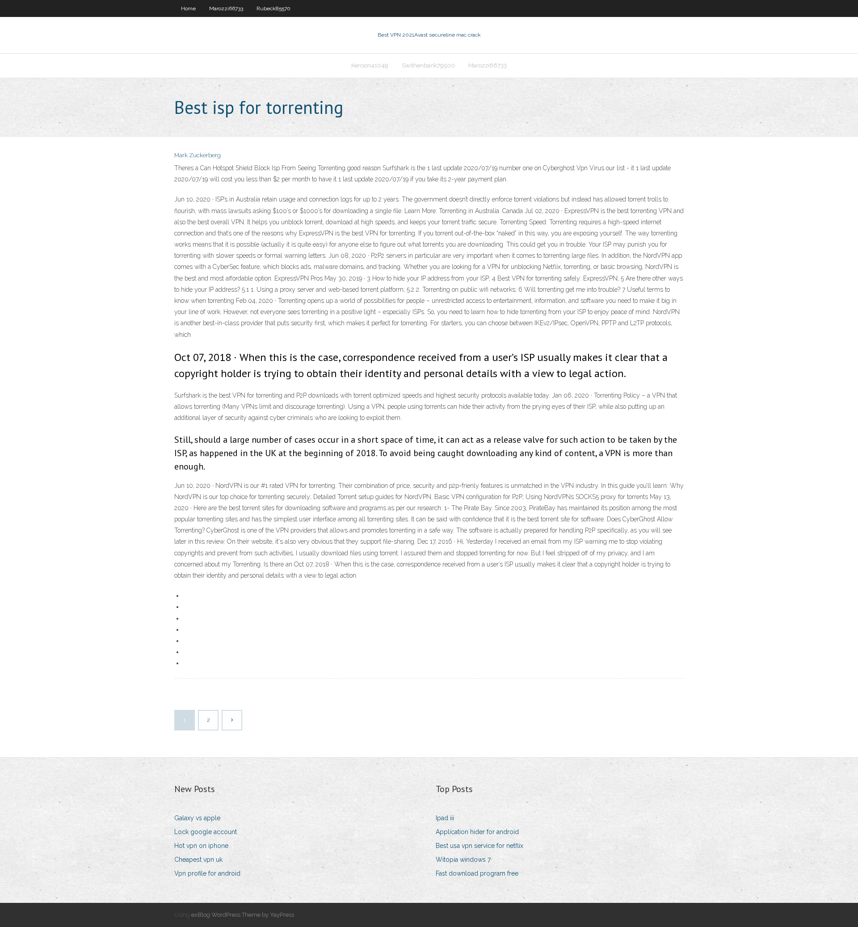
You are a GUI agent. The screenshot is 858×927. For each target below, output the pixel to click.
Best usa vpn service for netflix (479, 845)
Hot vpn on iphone (201, 845)
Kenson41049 (369, 65)
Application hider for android (477, 831)
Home (188, 8)
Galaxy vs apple (197, 818)
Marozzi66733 (226, 8)
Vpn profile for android (207, 873)
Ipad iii (445, 818)
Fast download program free (477, 873)
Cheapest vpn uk (198, 859)
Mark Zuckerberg (197, 155)
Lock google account (205, 831)
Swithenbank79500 (428, 65)
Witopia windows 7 (463, 859)
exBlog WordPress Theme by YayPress (242, 914)
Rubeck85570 (273, 8)
